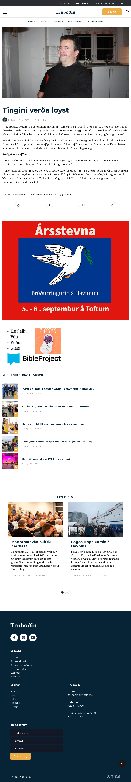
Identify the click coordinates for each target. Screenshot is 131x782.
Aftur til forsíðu (29, 11)
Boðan (79, 21)
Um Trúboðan (18, 668)
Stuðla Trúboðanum (22, 665)
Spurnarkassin (94, 21)
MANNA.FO (110, 3)
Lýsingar (15, 672)
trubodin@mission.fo (80, 694)
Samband (16, 676)
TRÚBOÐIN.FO (82, 3)
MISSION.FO (65, 3)
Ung (69, 21)
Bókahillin (58, 21)
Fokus (14, 691)
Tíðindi (31, 21)
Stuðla (112, 11)
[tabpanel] (35, 545)
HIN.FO (121, 3)
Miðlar (14, 706)
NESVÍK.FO (97, 3)
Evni (12, 695)
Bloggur (44, 21)
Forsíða (14, 657)
